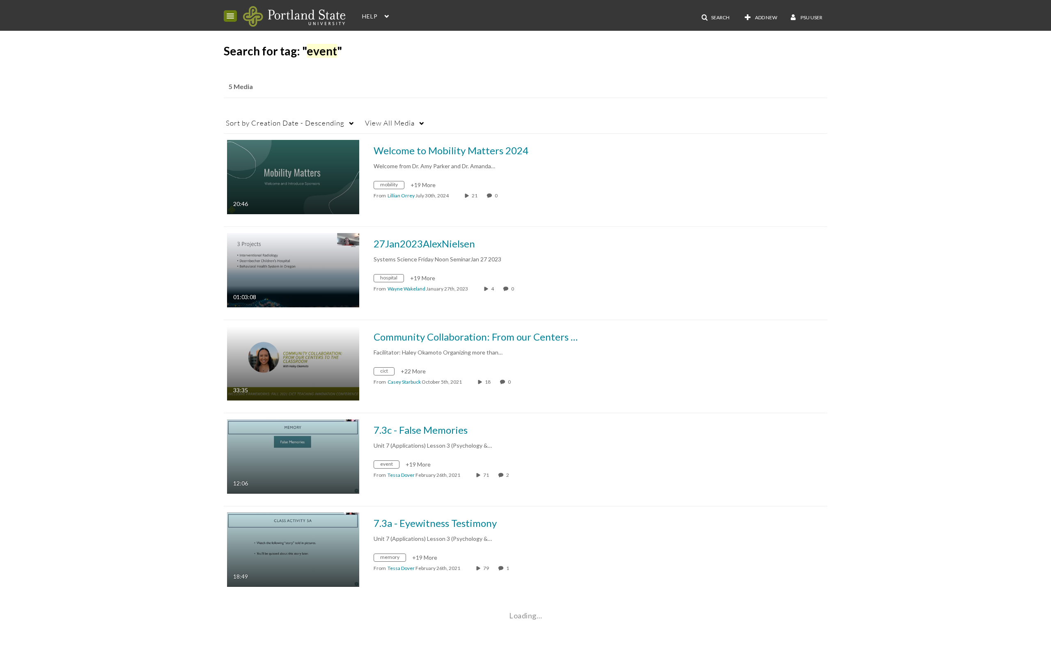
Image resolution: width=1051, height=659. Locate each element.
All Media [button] (390, 123)
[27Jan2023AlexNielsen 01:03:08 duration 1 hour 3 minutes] (293, 269)
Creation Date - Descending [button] (285, 123)
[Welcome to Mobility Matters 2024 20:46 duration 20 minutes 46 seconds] (293, 176)
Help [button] (370, 16)
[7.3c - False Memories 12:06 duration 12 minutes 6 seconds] (293, 455)
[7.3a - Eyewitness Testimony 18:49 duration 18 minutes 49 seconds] (293, 548)
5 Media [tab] (241, 86)
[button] (230, 16)
